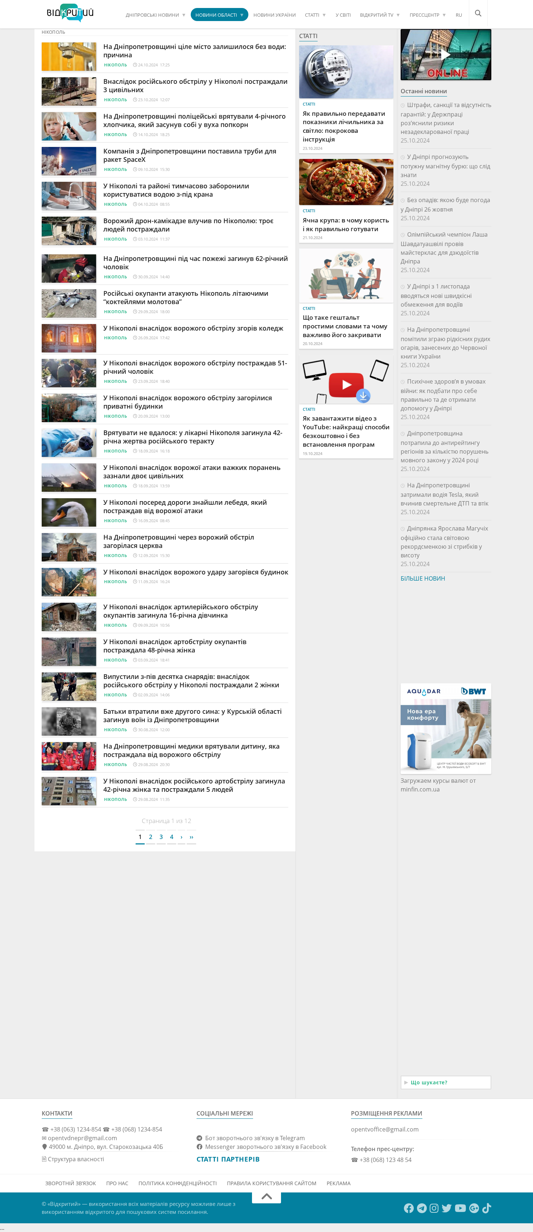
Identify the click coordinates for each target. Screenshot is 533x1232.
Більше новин (423, 578)
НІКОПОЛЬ (115, 64)
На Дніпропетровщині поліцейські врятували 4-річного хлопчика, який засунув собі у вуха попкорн (194, 120)
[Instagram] (434, 1208)
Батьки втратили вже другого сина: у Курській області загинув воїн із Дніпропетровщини (192, 715)
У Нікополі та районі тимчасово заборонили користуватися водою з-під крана (176, 189)
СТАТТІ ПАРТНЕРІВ (228, 1159)
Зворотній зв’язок (70, 1183)
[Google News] (474, 1208)
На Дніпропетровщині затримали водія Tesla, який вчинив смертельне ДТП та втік (444, 494)
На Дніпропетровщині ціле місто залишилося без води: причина (194, 50)
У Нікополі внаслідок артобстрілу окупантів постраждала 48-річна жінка (175, 645)
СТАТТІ (312, 15)
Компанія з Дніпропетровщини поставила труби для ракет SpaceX (189, 155)
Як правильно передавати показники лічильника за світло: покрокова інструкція (344, 126)
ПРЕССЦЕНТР (424, 15)
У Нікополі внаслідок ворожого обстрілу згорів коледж (193, 328)
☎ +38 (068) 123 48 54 (381, 1160)
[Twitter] (447, 1208)
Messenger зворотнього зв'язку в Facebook (264, 1147)
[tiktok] (486, 1208)
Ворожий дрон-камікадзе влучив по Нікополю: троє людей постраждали (188, 224)
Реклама (339, 1183)
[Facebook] (409, 1208)
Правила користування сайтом (272, 1183)
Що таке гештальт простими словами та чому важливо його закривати (345, 326)
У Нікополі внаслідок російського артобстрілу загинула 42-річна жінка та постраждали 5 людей (194, 785)
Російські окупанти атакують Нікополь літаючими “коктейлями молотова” (185, 297)
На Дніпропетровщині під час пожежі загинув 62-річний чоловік (195, 262)
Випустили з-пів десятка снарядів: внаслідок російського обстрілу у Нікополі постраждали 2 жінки (191, 680)
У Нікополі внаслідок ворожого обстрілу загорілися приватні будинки (187, 401)
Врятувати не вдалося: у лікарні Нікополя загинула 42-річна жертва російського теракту (192, 436)
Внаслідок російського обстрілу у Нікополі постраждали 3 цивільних (195, 85)
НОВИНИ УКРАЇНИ (274, 15)
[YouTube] (460, 1208)
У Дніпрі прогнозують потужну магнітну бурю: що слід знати (445, 166)
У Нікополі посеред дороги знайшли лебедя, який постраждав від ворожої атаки (185, 506)
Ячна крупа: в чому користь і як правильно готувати (346, 224)
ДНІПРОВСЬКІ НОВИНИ (152, 15)
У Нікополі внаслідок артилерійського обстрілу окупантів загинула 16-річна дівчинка (180, 610)
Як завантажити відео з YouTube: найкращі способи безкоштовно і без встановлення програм (346, 431)
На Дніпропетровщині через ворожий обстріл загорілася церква (178, 541)
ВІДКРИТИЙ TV (376, 15)
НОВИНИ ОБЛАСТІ (216, 15)
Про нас (117, 1183)
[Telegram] (422, 1208)
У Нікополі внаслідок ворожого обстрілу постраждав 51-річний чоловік (195, 367)
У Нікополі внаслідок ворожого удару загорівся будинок (195, 572)
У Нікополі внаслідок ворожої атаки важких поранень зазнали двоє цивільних (192, 471)
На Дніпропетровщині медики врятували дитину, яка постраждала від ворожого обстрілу (191, 750)
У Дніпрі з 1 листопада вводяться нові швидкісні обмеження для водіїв (436, 295)
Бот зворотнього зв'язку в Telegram (253, 1138)
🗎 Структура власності (73, 1159)
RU (459, 15)
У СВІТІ (343, 15)
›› (191, 837)
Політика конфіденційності (178, 1183)
